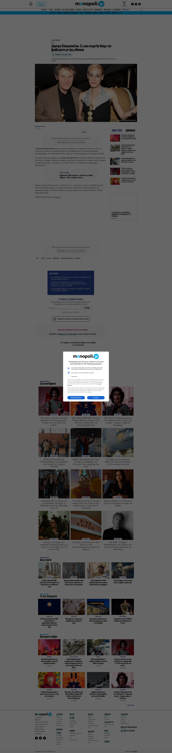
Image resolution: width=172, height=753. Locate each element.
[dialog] (86, 377)
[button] (86, 376)
